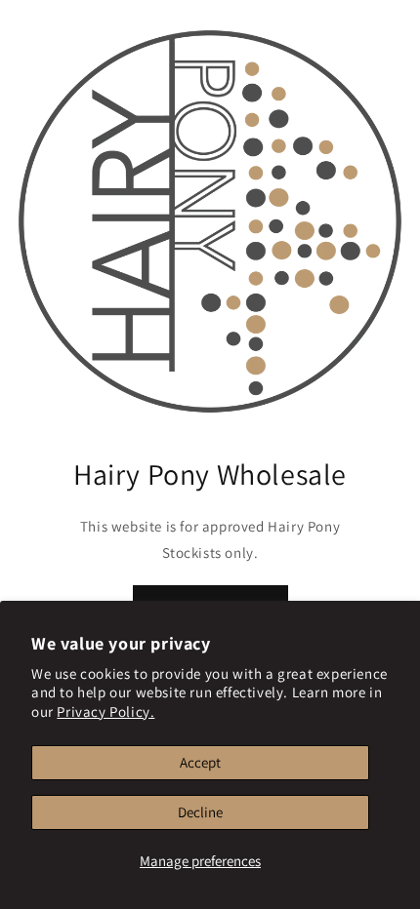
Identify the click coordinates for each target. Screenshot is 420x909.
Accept (200, 762)
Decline (200, 812)
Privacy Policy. (105, 711)
